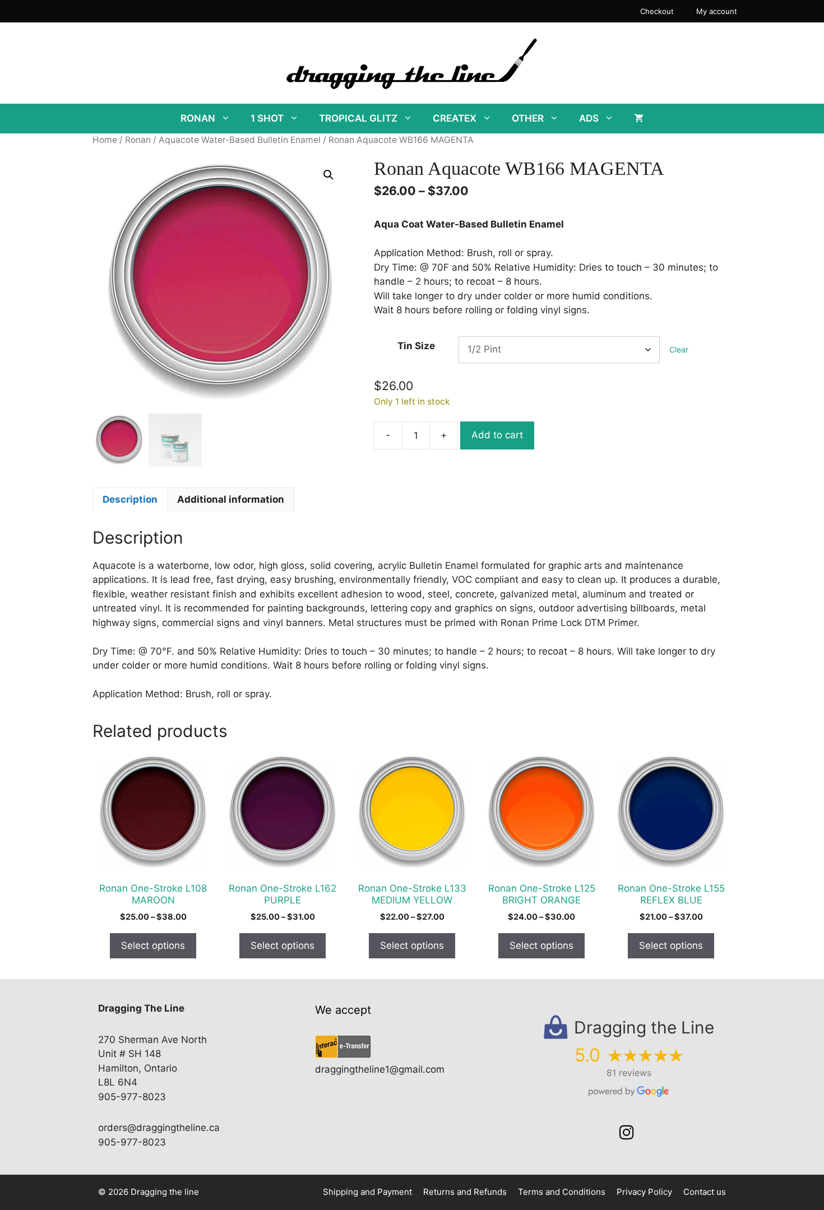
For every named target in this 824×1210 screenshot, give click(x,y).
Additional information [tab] (230, 499)
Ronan (138, 140)
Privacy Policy (644, 1191)
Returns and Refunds (465, 1191)
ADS (589, 118)
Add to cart (497, 435)
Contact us (704, 1191)
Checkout (657, 11)
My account (716, 11)
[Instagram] (626, 1133)
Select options (153, 945)
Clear (678, 349)
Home (104, 140)
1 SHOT (267, 118)
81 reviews (629, 1072)
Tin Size (416, 345)
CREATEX (454, 118)
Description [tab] (130, 499)
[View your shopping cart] (639, 118)
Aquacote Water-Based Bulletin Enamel (240, 140)
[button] (328, 175)
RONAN (197, 118)
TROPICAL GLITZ (358, 118)
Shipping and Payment (367, 1191)
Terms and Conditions (561, 1191)
